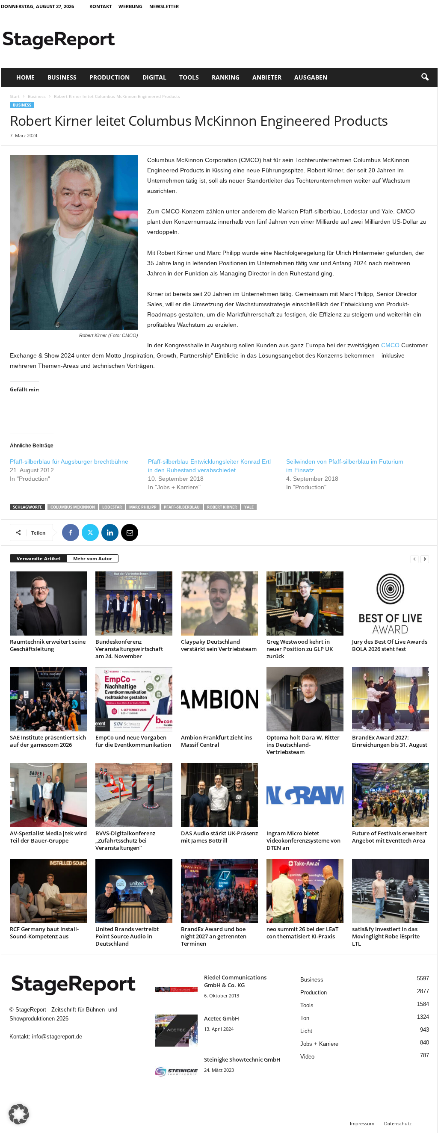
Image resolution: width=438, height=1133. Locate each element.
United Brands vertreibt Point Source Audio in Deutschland (127, 936)
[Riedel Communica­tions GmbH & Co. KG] (176, 989)
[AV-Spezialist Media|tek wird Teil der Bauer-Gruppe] (48, 795)
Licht (306, 1031)
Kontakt (100, 6)
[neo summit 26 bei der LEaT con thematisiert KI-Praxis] (304, 891)
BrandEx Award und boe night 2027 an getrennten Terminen (213, 936)
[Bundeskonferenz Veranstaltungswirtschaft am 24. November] (133, 603)
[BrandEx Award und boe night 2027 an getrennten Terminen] (219, 891)
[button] (424, 77)
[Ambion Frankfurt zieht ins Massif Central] (219, 699)
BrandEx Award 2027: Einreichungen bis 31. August (389, 741)
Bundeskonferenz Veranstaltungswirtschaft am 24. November (129, 649)
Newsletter (164, 6)
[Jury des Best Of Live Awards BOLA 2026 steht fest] (390, 603)
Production (109, 77)
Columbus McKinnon (72, 507)
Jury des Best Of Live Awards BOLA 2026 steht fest (389, 645)
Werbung (130, 6)
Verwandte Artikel (38, 558)
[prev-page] (414, 558)
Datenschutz (397, 1123)
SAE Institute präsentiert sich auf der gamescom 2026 (48, 741)
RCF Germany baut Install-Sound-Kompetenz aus (44, 932)
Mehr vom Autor (92, 558)
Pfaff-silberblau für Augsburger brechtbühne (69, 461)
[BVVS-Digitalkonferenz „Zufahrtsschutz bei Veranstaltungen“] (133, 795)
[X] (90, 532)
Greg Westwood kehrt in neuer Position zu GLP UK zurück (299, 649)
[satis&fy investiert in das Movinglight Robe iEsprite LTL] (390, 891)
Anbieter (266, 77)
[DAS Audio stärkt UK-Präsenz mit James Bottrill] (219, 795)
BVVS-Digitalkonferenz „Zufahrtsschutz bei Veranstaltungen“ (125, 840)
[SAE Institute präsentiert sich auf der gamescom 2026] (48, 699)
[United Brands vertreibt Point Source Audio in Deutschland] (133, 891)
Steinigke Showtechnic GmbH (242, 1059)
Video (307, 1056)
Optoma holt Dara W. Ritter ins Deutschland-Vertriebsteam (303, 745)
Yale (249, 507)
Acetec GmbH (221, 1018)
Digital (154, 77)
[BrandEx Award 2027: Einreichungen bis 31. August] (390, 699)
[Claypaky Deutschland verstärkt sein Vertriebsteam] (219, 603)
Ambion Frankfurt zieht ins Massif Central (216, 741)
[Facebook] (70, 532)
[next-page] (424, 558)
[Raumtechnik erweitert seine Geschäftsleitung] (48, 603)
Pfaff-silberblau (182, 507)
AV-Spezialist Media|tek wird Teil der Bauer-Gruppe (48, 836)
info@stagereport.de (57, 1036)
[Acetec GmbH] (176, 1031)
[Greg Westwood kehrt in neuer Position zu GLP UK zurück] (304, 603)
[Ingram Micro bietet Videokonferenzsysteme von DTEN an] (304, 795)
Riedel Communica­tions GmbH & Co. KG (235, 981)
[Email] (129, 532)
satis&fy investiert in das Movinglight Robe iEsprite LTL (386, 936)
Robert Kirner (222, 507)
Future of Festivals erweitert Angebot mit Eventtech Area (389, 836)
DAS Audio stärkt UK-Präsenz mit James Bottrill (219, 836)
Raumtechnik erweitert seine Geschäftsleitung (48, 645)
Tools (189, 77)
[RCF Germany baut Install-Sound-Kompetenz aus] (48, 891)
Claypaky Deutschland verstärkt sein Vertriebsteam (219, 645)
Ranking (226, 77)
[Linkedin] (109, 532)
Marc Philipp (143, 507)
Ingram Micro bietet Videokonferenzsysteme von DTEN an (303, 840)
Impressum (362, 1123)
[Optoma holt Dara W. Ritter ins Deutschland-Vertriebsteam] (304, 699)
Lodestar (112, 507)
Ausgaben (310, 77)
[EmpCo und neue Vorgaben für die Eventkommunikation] (133, 699)
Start (15, 96)
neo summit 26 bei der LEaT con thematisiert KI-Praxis (302, 932)
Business (62, 77)
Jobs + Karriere (319, 1044)
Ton (304, 1018)
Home (25, 77)
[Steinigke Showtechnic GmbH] (176, 1072)
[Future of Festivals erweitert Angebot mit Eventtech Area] (390, 795)
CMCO (390, 345)
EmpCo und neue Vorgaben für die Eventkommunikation (133, 741)
